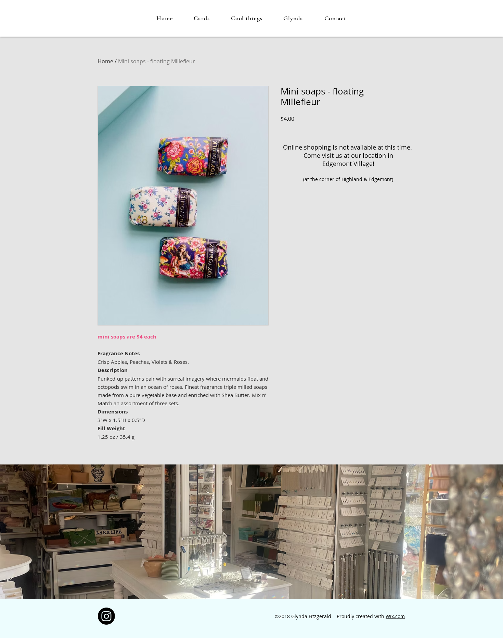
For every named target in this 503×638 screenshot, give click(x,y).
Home (105, 61)
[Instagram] (106, 616)
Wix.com (395, 616)
